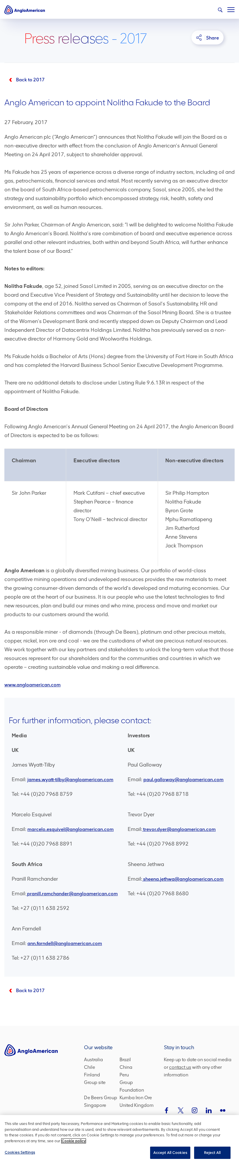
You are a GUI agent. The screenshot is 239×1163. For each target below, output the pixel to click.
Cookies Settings (20, 1152)
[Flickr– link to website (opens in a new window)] (223, 1110)
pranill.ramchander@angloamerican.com (72, 893)
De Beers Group (100, 1097)
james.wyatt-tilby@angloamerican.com (70, 779)
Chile (89, 1067)
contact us (180, 1067)
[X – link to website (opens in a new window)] (181, 1110)
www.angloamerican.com (32, 685)
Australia (93, 1059)
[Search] (220, 10)
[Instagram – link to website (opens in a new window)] (195, 1110)
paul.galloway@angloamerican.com (183, 779)
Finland (92, 1075)
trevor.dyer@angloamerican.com (179, 829)
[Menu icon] (231, 8)
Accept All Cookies (170, 1152)
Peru (124, 1075)
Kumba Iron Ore (135, 1097)
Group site (95, 1082)
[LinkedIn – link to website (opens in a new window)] (209, 1110)
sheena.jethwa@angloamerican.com (183, 879)
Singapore (95, 1105)
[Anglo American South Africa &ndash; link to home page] (24, 9)
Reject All (212, 1152)
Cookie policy (73, 1141)
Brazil (125, 1059)
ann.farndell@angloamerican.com (64, 943)
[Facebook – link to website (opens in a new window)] (167, 1110)
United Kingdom (136, 1105)
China (125, 1067)
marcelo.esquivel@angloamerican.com (70, 829)
